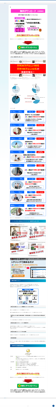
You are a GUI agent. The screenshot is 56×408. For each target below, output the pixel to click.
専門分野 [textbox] (11, 356)
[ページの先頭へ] (53, 406)
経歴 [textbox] (11, 369)
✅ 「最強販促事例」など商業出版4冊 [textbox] (21, 367)
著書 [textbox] (11, 367)
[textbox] (31, 358)
